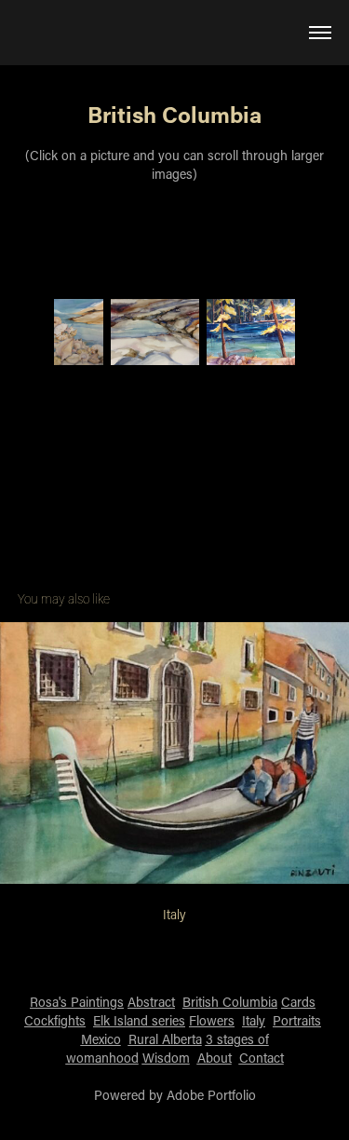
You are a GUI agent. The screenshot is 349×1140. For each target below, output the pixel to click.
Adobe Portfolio (211, 1095)
